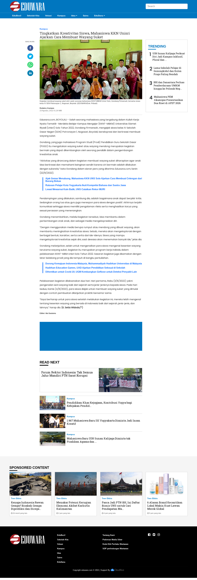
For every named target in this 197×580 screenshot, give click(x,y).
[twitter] (30, 56)
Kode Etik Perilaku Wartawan (115, 544)
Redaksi (43, 108)
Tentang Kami (109, 535)
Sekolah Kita (33, 15)
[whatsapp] (30, 65)
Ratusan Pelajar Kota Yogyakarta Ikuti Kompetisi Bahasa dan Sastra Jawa (85, 185)
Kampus (61, 15)
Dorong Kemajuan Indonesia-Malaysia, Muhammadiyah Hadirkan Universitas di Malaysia (93, 263)
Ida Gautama (51, 313)
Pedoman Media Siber (112, 540)
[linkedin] (30, 73)
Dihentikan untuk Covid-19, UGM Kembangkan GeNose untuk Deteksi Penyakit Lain (91, 272)
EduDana (98, 15)
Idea (73, 15)
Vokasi (48, 15)
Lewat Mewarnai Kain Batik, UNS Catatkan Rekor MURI (75, 189)
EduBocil (16, 15)
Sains (85, 15)
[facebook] (30, 48)
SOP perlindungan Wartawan (115, 548)
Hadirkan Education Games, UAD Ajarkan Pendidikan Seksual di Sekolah (85, 268)
